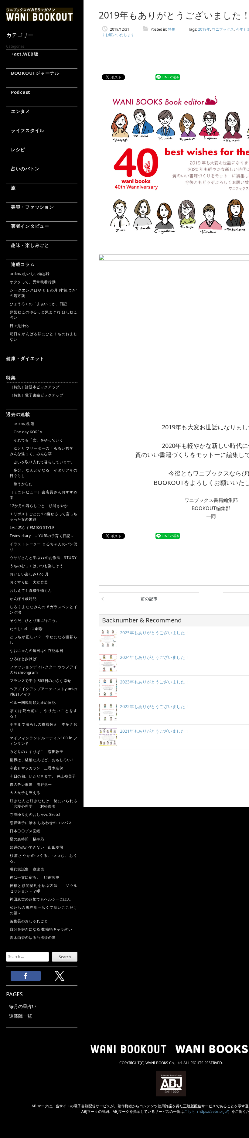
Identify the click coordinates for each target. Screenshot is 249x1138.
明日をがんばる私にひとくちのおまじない (43, 336)
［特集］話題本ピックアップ (35, 387)
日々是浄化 (19, 325)
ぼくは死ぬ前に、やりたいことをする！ (43, 713)
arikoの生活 (22, 423)
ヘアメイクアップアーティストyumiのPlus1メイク (43, 691)
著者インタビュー (27, 226)
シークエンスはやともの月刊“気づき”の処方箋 (43, 293)
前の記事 (149, 598)
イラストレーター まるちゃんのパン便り (43, 546)
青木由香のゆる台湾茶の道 (33, 937)
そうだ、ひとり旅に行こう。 (35, 620)
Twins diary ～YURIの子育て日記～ (42, 535)
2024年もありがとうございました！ (154, 657)
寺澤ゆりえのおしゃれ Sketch (35, 814)
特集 (11, 377)
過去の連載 (18, 414)
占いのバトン (22, 168)
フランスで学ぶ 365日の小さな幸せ (40, 680)
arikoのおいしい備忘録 (30, 273)
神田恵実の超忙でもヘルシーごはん (40, 899)
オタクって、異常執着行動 (33, 281)
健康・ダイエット (25, 358)
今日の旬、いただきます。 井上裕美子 (43, 776)
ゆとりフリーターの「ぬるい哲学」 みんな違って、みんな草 (43, 451)
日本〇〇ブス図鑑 (25, 830)
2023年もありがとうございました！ (154, 682)
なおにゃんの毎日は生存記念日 (36, 650)
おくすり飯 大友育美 (29, 582)
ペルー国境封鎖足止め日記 (33, 702)
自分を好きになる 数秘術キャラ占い (41, 929)
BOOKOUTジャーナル (33, 73)
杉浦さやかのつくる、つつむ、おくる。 (43, 858)
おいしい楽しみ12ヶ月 (29, 574)
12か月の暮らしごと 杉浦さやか (39, 505)
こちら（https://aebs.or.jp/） (207, 1111)
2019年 (204, 29)
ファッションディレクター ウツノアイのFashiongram (43, 669)
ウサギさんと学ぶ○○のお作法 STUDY (43, 557)
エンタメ (18, 111)
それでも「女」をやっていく (36, 440)
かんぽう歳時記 (23, 598)
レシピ (15, 149)
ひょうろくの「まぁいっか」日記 (38, 303)
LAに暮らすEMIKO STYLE (32, 527)
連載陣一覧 (20, 1016)
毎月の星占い (22, 1006)
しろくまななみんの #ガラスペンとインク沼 (43, 609)
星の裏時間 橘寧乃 (27, 839)
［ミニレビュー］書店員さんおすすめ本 (43, 494)
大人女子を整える (25, 792)
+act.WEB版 (22, 54)
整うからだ (21, 483)
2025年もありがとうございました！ (154, 632)
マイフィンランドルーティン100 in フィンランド (43, 740)
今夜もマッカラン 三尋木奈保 (36, 768)
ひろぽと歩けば (23, 658)
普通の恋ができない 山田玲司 (36, 847)
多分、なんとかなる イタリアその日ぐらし (43, 473)
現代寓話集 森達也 (27, 869)
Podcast (18, 92)
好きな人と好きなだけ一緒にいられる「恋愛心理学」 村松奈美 (43, 803)
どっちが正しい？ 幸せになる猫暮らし (43, 639)
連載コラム (20, 264)
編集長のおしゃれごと (29, 921)
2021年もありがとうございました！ (154, 731)
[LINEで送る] (167, 77)
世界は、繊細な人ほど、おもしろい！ (42, 759)
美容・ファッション (30, 207)
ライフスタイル (25, 130)
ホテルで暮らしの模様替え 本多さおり (43, 727)
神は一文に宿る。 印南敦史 (36, 877)
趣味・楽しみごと (27, 245)
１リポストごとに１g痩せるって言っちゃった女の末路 (43, 516)
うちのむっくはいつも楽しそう (36, 565)
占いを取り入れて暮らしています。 (42, 462)
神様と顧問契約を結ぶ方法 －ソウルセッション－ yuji (43, 888)
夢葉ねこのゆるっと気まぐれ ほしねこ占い (43, 314)
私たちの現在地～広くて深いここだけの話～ (43, 910)
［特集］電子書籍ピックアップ (36, 395)
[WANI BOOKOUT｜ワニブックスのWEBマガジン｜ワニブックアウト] (39, 18)
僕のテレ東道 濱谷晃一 (31, 784)
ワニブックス (223, 29)
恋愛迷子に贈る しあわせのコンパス (41, 822)
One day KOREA (26, 431)
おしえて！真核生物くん (31, 590)
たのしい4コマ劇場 (26, 628)
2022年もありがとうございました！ (154, 706)
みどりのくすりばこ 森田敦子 (36, 751)
